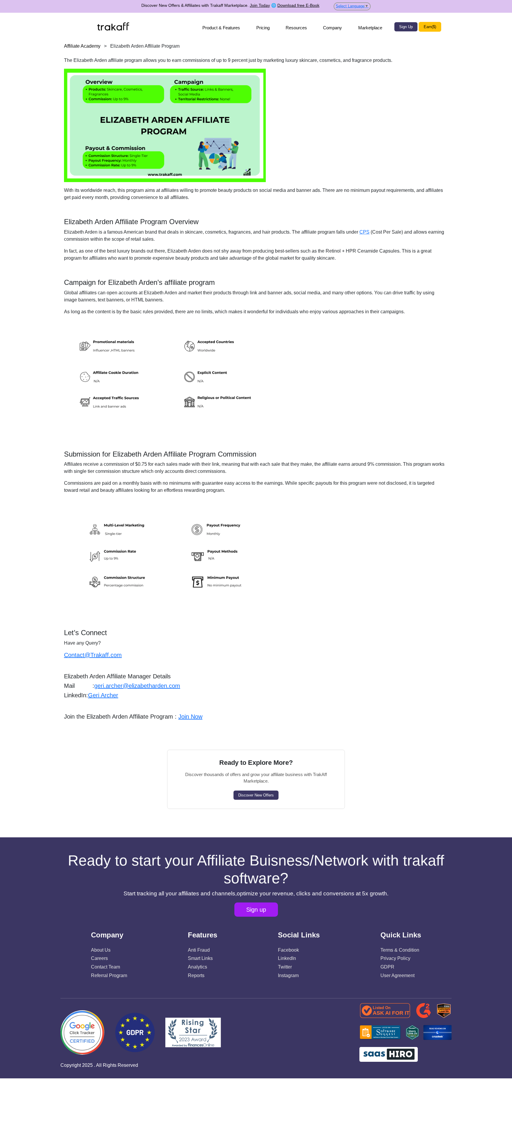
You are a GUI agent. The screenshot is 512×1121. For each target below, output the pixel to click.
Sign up (256, 909)
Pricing (263, 27)
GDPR (387, 966)
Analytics (197, 966)
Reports (196, 975)
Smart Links (200, 958)
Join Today (260, 5)
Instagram (288, 975)
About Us (101, 950)
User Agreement (397, 975)
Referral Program (109, 975)
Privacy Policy (395, 958)
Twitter (285, 966)
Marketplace (370, 27)
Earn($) (430, 27)
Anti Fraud (199, 950)
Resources (296, 27)
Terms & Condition (399, 950)
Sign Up (406, 27)
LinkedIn (287, 958)
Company (332, 27)
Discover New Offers (256, 795)
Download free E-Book (298, 5)
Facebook (288, 950)
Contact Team (105, 966)
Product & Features (221, 27)
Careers (99, 958)
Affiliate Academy (82, 46)
